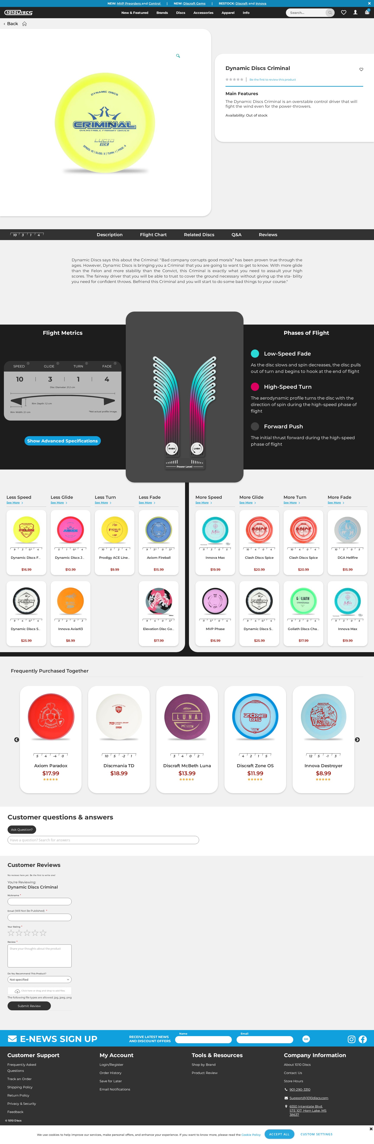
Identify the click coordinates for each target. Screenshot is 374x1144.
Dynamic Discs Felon (28, 558)
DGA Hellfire (348, 558)
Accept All (279, 1134)
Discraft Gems (194, 3)
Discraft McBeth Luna (187, 765)
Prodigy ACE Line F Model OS (123, 558)
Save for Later (111, 1081)
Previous (16, 740)
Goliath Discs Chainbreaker (310, 629)
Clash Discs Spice (259, 558)
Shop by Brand (204, 1065)
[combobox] (310, 12)
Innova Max (215, 558)
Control (155, 3)
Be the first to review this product (273, 79)
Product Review (205, 1073)
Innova (261, 3)
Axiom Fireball (159, 558)
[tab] (109, 236)
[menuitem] (134, 12)
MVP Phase (215, 629)
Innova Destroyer (323, 765)
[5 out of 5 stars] (44, 932)
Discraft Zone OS (255, 765)
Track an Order (19, 1079)
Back (12, 23)
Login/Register (111, 1065)
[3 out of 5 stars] (28, 932)
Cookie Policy (251, 1134)
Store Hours (293, 1081)
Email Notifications (115, 1089)
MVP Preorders (129, 3)
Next (357, 740)
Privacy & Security (21, 1104)
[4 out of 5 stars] (36, 932)
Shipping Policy (19, 1087)
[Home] (23, 23)
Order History (110, 1073)
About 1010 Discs (297, 1065)
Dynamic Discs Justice (73, 558)
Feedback (15, 1112)
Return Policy (18, 1095)
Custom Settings (317, 1134)
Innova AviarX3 (70, 629)
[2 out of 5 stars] (20, 932)
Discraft (241, 3)
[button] (343, 12)
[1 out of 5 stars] (12, 932)
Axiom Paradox (50, 765)
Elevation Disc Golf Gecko (164, 629)
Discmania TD (118, 765)
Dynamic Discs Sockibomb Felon (38, 629)
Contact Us (293, 1073)
